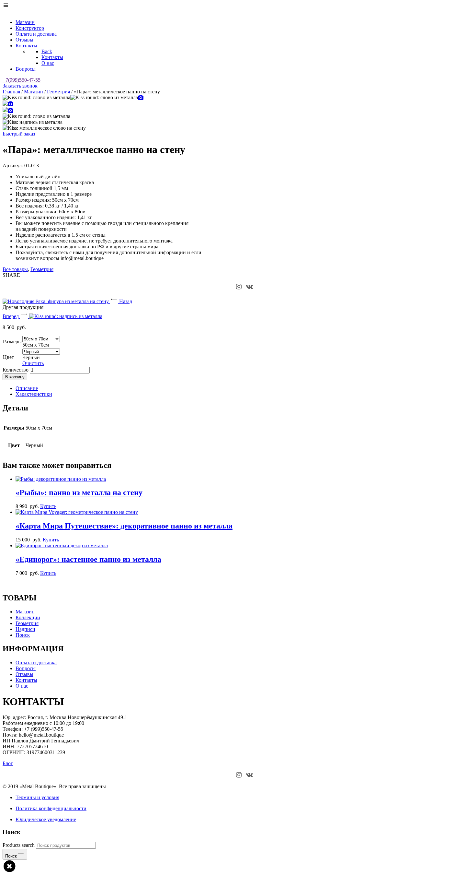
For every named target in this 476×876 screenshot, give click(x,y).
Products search (19, 845)
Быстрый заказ (19, 133)
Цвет (8, 357)
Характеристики (34, 394)
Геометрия (58, 91)
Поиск (11, 856)
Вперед (11, 316)
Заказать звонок (20, 86)
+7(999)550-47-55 (21, 80)
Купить (48, 506)
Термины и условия (37, 797)
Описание (27, 388)
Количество (15, 370)
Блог (8, 763)
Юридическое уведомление (46, 819)
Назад (125, 301)
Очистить (33, 363)
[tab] (244, 388)
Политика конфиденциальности (51, 808)
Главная (11, 91)
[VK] (249, 287)
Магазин (33, 91)
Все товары (15, 269)
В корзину (15, 376)
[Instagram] (238, 287)
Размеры (12, 341)
